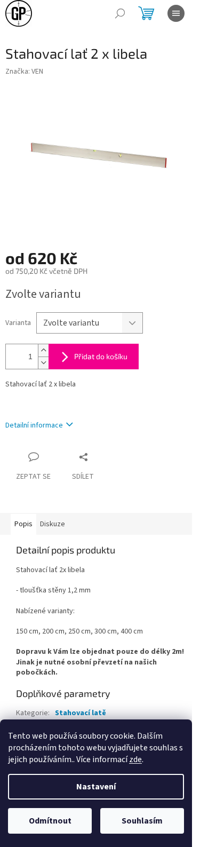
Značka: (24, 71)
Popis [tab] (23, 524)
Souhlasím (142, 821)
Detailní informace (34, 425)
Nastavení (96, 787)
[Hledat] (120, 13)
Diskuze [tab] (52, 524)
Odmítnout (50, 821)
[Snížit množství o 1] (43, 363)
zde (135, 759)
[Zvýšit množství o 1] (43, 350)
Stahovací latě (80, 713)
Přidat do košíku (100, 356)
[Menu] (176, 13)
